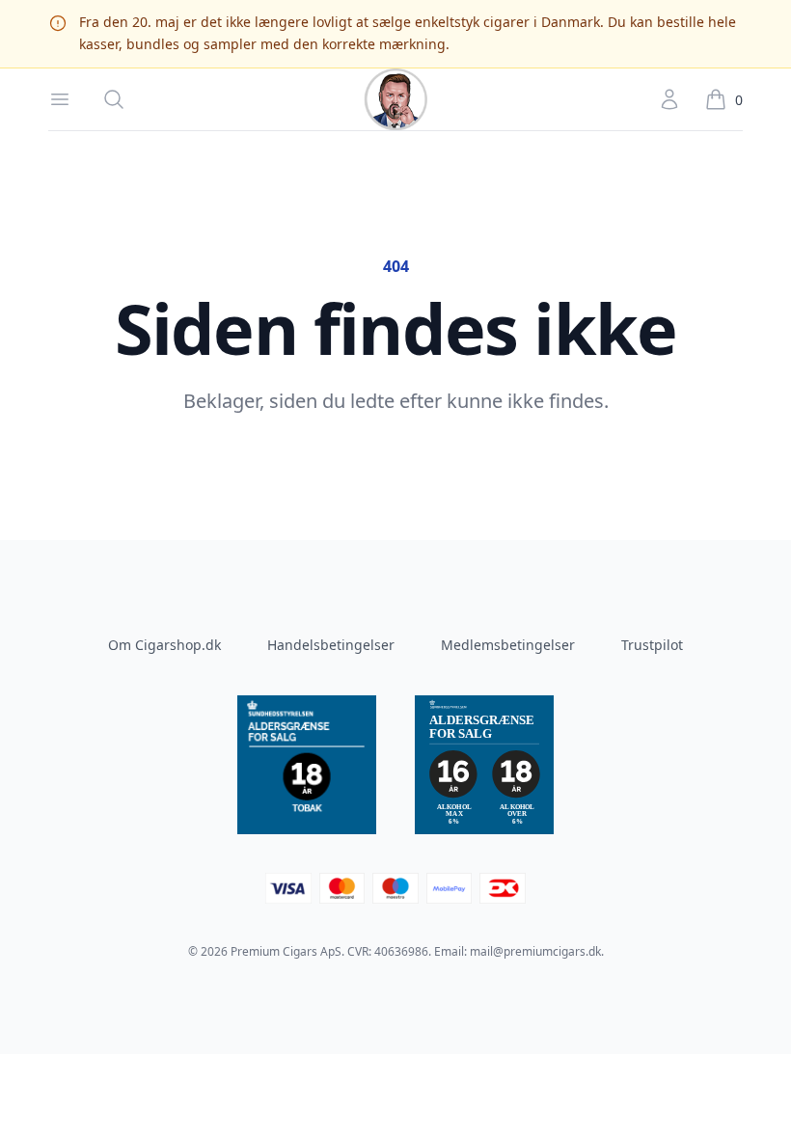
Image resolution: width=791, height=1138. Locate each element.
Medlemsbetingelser (508, 645)
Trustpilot (652, 645)
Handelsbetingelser (331, 645)
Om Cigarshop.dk (164, 645)
